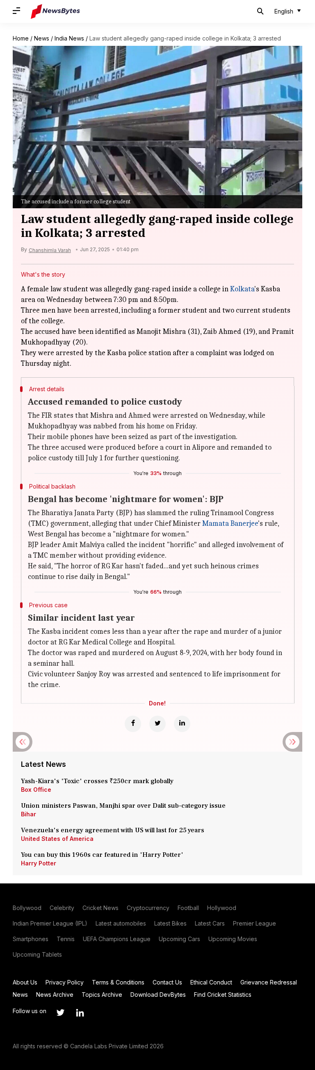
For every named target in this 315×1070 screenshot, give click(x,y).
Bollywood (27, 907)
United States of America (57, 838)
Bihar (28, 814)
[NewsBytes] (55, 11)
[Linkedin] (182, 724)
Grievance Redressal (268, 982)
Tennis (66, 938)
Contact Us (167, 982)
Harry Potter (38, 863)
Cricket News (100, 907)
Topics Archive (102, 994)
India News (69, 38)
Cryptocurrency (148, 907)
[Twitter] (157, 724)
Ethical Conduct (211, 982)
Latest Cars (210, 923)
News (41, 38)
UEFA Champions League (117, 938)
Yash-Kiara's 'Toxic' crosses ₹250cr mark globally (97, 781)
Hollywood (221, 907)
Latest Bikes (170, 923)
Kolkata (242, 289)
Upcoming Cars (179, 938)
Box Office (36, 789)
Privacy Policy (65, 982)
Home (21, 38)
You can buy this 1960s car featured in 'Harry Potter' (103, 855)
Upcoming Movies (232, 938)
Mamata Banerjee (230, 523)
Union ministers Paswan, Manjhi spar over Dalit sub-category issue (123, 806)
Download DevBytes (158, 994)
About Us (25, 982)
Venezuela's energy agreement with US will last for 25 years (113, 830)
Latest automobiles (121, 923)
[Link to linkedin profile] (80, 1012)
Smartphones (30, 938)
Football (188, 907)
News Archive (54, 994)
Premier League (254, 923)
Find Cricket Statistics (222, 994)
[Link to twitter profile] (60, 1012)
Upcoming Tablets (37, 954)
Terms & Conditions (118, 982)
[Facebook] (133, 724)
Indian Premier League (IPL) (50, 923)
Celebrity (62, 907)
